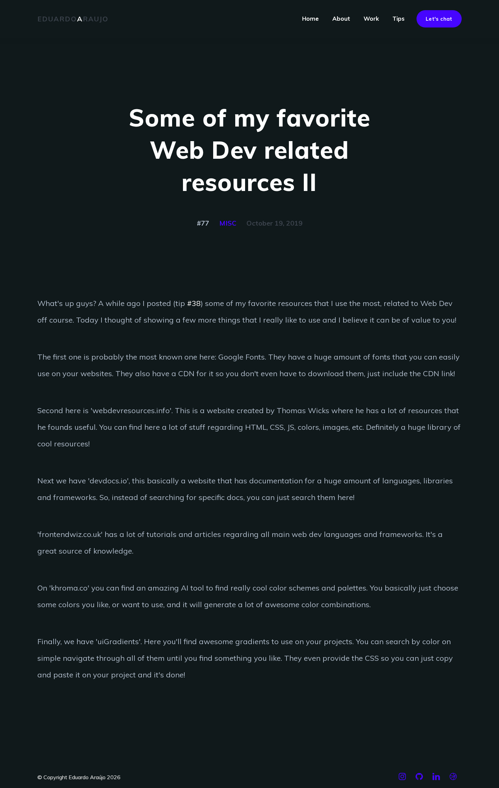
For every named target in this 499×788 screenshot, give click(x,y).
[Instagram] (402, 779)
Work (371, 18)
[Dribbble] (453, 779)
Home (310, 18)
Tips (398, 18)
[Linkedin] (436, 779)
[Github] (419, 779)
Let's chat (439, 19)
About (341, 18)
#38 (194, 303)
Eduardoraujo (73, 19)
